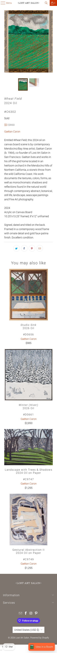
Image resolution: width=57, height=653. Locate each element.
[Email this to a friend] (40, 248)
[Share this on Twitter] (16, 248)
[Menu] (1, 3)
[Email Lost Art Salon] (20, 613)
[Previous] (6, 42)
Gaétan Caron (12, 131)
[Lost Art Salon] (28, 3)
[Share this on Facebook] (24, 248)
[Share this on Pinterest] (32, 248)
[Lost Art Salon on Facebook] (26, 613)
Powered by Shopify (39, 637)
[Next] (50, 42)
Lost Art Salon (22, 637)
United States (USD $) (26, 629)
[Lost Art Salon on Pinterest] (36, 613)
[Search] (46, 3)
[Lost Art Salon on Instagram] (31, 613)
